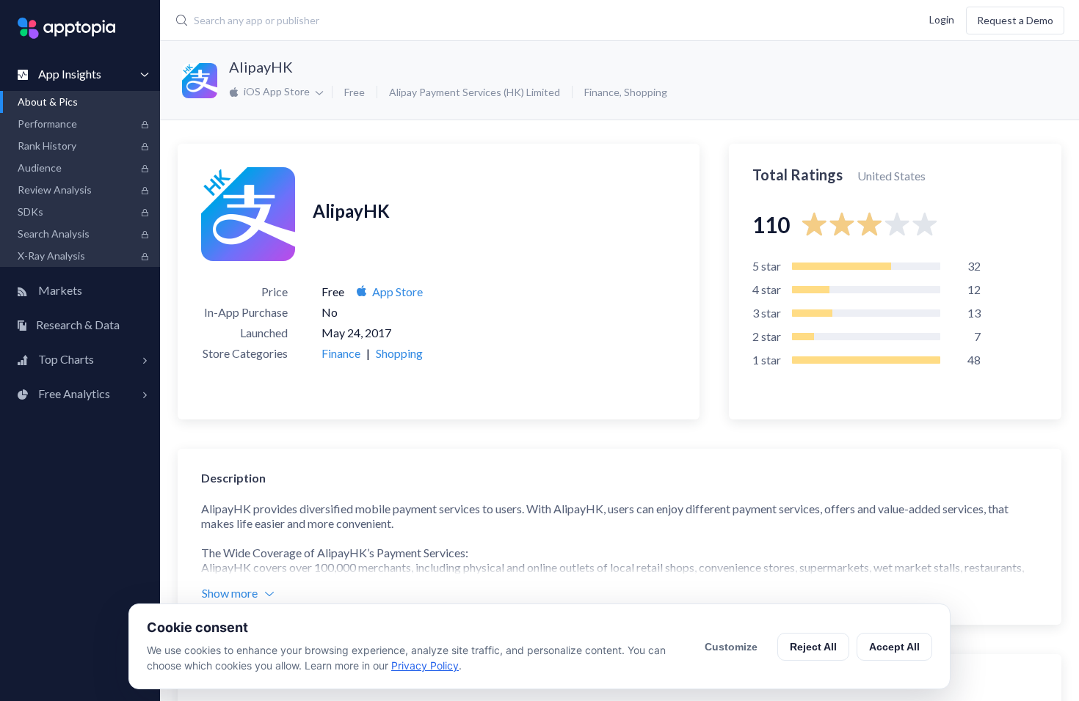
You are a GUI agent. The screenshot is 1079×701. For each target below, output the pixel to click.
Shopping (645, 92)
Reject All (813, 647)
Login (941, 18)
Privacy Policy (425, 665)
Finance (602, 92)
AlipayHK (261, 67)
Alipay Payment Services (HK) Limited (474, 92)
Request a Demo (1015, 20)
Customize (731, 647)
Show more (230, 593)
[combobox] (455, 20)
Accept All (894, 647)
